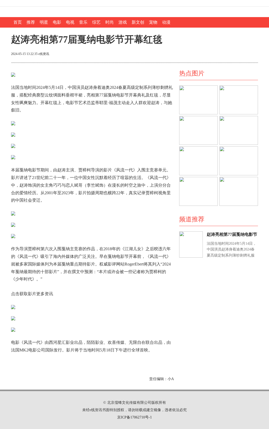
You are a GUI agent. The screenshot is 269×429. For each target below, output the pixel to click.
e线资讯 (43, 54)
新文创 (138, 22)
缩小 (249, 54)
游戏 (122, 22)
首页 (17, 22)
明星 (44, 22)
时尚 (109, 22)
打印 (212, 54)
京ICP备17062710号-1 (134, 417)
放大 (230, 54)
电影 (57, 22)
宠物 (153, 22)
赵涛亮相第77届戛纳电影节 (232, 234)
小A (171, 379)
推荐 (31, 22)
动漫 (166, 22)
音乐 (83, 22)
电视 (70, 22)
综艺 (96, 22)
